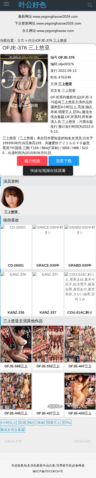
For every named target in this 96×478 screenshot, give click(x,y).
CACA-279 (13, 441)
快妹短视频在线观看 (48, 170)
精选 (31, 40)
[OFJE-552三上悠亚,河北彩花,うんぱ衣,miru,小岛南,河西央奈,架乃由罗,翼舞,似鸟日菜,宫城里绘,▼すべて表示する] (48, 344)
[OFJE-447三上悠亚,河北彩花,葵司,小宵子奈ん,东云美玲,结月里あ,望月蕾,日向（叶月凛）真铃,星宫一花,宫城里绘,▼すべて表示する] (80, 344)
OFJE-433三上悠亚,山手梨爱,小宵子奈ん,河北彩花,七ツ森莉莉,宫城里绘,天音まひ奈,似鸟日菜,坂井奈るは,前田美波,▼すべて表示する (80, 413)
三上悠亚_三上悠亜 (12, 212)
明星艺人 (54, 423)
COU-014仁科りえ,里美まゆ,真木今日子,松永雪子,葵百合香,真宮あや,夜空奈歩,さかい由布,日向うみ (80, 312)
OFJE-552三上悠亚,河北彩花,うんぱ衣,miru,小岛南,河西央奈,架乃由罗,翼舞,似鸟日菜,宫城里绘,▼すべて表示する (48, 366)
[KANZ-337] (48, 290)
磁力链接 (32, 161)
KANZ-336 (16, 312)
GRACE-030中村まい (47, 265)
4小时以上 (8, 423)
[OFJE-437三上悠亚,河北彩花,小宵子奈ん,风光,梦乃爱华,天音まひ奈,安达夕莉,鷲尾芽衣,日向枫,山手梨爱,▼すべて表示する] (48, 391)
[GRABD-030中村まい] (80, 243)
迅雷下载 (64, 161)
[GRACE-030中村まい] (48, 243)
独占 (31, 423)
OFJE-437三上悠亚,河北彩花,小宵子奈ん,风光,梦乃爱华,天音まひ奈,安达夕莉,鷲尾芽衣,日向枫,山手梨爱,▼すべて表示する (48, 413)
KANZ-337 (48, 312)
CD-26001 (16, 265)
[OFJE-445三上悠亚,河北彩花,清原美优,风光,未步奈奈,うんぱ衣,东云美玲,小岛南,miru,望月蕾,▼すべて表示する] (16, 391)
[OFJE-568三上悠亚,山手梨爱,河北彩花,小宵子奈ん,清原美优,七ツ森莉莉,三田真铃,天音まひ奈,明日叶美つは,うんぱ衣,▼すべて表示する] (16, 344)
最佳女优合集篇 (12, 430)
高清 (22, 423)
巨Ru (67, 423)
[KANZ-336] (16, 290)
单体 (40, 423)
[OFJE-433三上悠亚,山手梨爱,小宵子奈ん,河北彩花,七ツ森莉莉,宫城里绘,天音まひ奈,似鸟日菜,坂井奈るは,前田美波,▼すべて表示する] (80, 391)
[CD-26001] (16, 243)
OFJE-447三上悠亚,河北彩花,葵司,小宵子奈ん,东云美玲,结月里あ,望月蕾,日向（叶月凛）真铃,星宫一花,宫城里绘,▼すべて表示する (80, 366)
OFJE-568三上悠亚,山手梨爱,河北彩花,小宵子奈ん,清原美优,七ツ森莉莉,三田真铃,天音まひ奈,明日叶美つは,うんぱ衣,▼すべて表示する (16, 366)
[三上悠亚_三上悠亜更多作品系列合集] (12, 197)
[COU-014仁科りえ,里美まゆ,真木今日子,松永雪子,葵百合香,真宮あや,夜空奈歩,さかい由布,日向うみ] (80, 290)
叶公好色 (32, 5)
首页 (20, 40)
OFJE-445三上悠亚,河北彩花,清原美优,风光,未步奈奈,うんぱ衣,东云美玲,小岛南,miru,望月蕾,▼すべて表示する (16, 413)
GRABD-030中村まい (80, 265)
